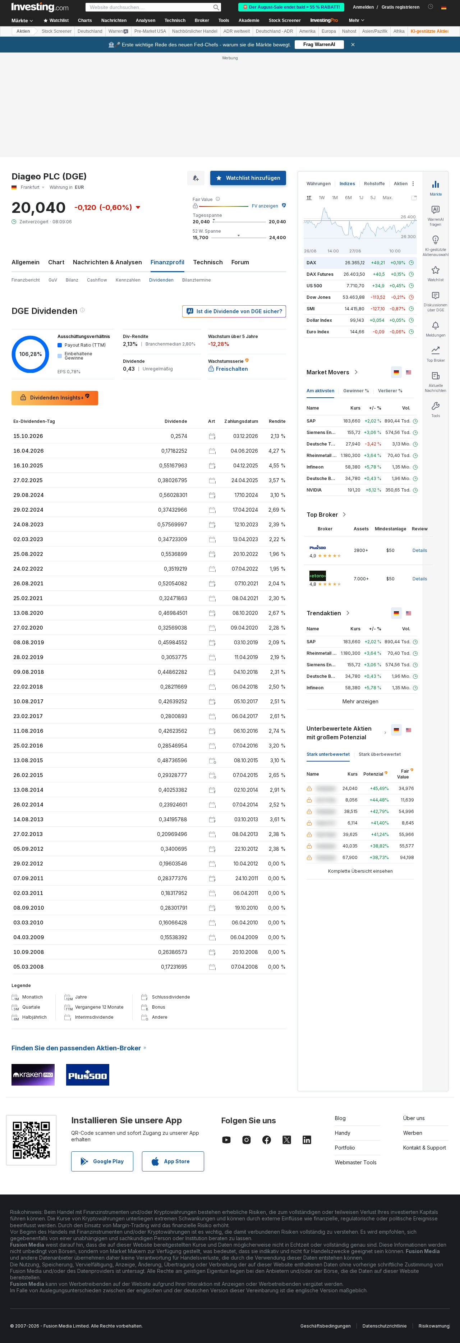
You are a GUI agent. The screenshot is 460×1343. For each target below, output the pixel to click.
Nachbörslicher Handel (194, 31)
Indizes (347, 183)
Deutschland (90, 31)
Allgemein (26, 262)
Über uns (414, 1118)
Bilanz (72, 280)
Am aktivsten (320, 390)
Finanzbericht (26, 280)
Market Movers (328, 372)
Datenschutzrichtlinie (385, 1326)
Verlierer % (390, 390)
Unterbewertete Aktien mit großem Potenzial (339, 733)
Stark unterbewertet (328, 754)
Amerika (307, 31)
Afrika (399, 31)
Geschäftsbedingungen (325, 1326)
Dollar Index (319, 320)
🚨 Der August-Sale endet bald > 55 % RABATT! (291, 7)
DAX (311, 262)
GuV (53, 280)
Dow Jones (319, 297)
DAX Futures (320, 274)
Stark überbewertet (380, 754)
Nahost (349, 31)
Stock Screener (285, 20)
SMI (310, 308)
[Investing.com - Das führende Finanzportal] (40, 7)
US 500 (314, 285)
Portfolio (345, 1148)
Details (420, 550)
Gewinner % (356, 390)
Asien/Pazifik (374, 31)
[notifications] (431, 6)
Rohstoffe (374, 183)
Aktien (23, 31)
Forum (240, 262)
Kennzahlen (128, 280)
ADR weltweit (237, 31)
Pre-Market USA (150, 31)
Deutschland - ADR (274, 31)
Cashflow (97, 280)
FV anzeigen (265, 206)
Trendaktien (324, 613)
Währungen (319, 183)
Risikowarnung (434, 1326)
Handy (342, 1133)
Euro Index (318, 331)
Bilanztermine (196, 280)
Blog (340, 1118)
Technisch (208, 262)
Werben (412, 1133)
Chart (56, 262)
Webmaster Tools (356, 1162)
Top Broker (322, 514)
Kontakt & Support (424, 1148)
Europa (329, 31)
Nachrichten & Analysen (107, 262)
